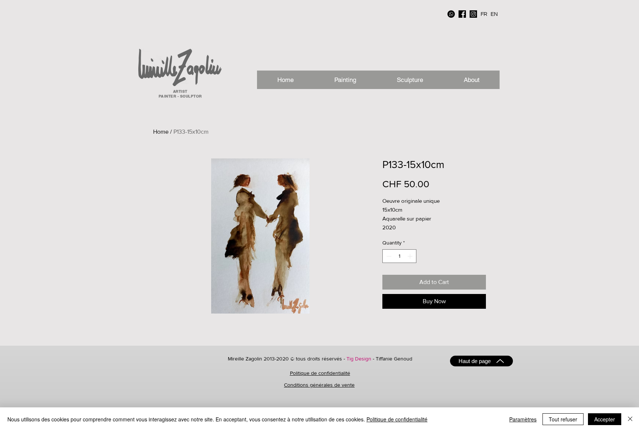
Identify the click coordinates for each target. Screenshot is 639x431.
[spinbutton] (399, 256)
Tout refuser (563, 419)
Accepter (604, 419)
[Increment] (410, 256)
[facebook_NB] (462, 14)
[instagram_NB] (473, 14)
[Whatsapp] (451, 14)
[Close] (630, 419)
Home (161, 132)
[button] (471, 80)
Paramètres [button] (523, 419)
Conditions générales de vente (319, 385)
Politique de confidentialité (320, 373)
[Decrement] (388, 256)
